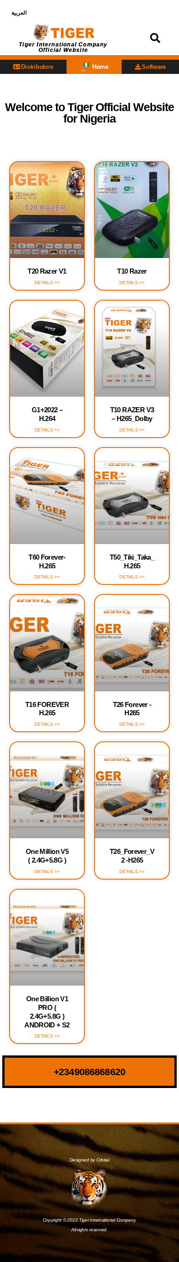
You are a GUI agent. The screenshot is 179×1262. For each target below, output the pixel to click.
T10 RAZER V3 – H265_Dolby (132, 414)
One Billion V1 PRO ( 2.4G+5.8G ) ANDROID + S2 (47, 1011)
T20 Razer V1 (47, 271)
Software (154, 66)
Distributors (37, 66)
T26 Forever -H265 (132, 709)
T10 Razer (131, 271)
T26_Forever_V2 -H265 (132, 855)
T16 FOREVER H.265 (47, 709)
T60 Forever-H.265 (47, 561)
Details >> (46, 282)
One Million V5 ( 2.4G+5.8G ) (47, 855)
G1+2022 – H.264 (47, 414)
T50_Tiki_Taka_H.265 (132, 561)
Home (100, 66)
